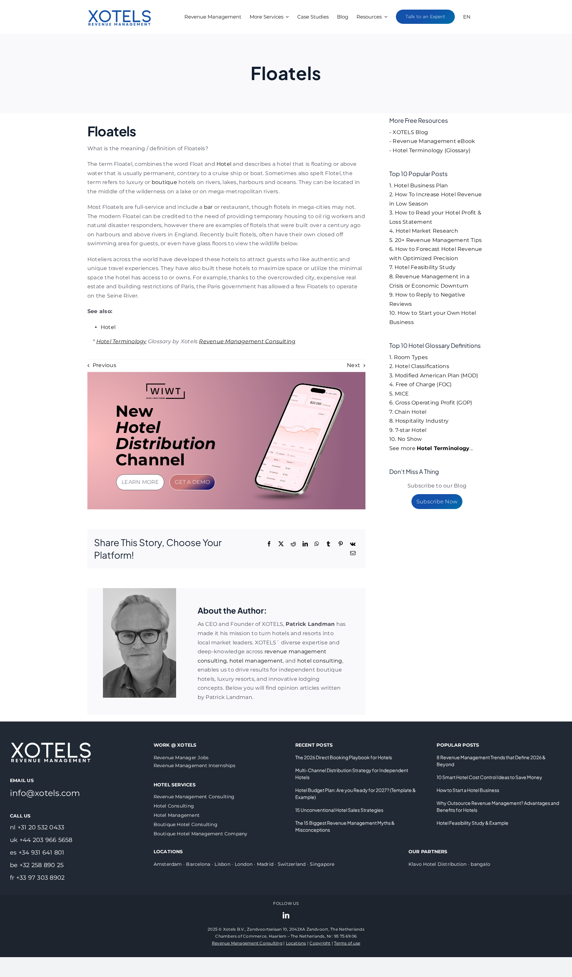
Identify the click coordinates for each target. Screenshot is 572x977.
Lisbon (222, 864)
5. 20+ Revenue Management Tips (435, 240)
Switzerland (292, 864)
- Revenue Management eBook (432, 141)
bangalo (480, 864)
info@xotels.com (45, 793)
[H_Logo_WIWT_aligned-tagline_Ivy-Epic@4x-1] (165, 385)
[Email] (353, 553)
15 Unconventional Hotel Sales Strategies (339, 810)
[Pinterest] (341, 544)
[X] (281, 544)
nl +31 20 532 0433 (37, 827)
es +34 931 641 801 (37, 852)
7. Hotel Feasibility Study (422, 267)
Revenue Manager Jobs (181, 758)
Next (353, 365)
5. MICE (399, 394)
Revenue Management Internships (194, 765)
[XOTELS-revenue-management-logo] (119, 4)
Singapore (322, 864)
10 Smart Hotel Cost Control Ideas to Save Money (489, 777)
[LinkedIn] (305, 544)
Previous (104, 365)
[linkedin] (286, 915)
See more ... (431, 448)
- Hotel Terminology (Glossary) (429, 150)
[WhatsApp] (316, 544)
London (244, 864)
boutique (164, 182)
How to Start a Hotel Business (468, 790)
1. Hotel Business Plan (418, 185)
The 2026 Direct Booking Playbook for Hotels (343, 757)
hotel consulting (319, 661)
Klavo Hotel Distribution (437, 864)
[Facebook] (269, 544)
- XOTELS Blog (408, 132)
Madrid (265, 864)
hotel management (256, 661)
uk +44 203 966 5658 (41, 840)
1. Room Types (408, 357)
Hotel (223, 164)
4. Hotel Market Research (423, 231)
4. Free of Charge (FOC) (420, 384)
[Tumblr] (328, 544)
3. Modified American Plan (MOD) (433, 375)
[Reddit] (293, 544)
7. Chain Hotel (407, 412)
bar (208, 207)
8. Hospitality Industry (419, 421)
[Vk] (353, 544)
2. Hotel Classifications (419, 366)
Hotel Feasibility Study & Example (472, 823)
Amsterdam (168, 864)
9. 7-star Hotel (408, 430)
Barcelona (198, 864)
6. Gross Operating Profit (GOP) (430, 402)
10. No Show (405, 439)
